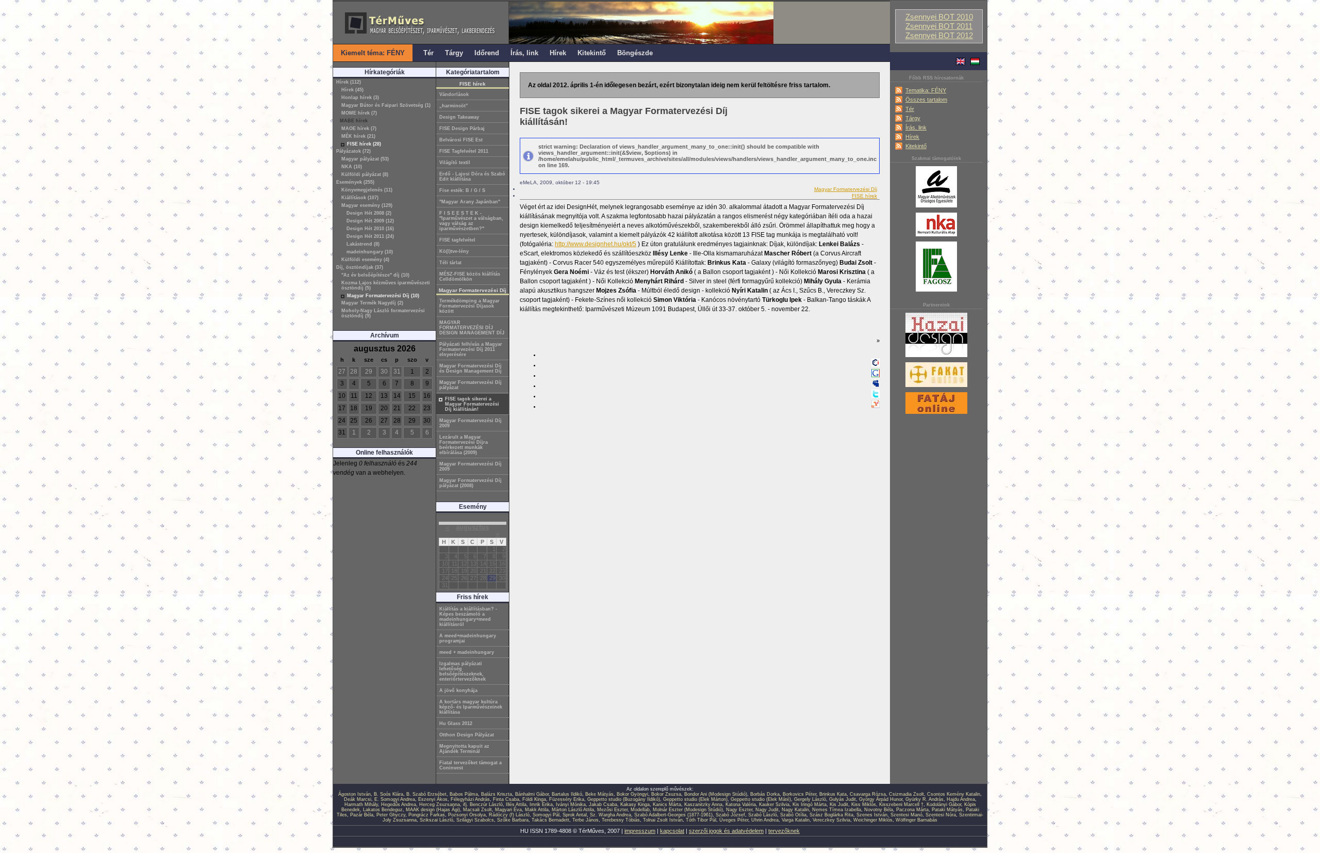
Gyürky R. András (924, 799)
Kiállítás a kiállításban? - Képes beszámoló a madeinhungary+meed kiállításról (468, 616)
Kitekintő (916, 146)
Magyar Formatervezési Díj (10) (383, 295)
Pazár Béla (361, 814)
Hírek (912, 137)
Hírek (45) (352, 89)
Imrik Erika (541, 804)
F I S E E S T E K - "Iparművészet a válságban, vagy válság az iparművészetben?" (471, 221)
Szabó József (730, 814)
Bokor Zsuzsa (666, 794)
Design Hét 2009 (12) (370, 220)
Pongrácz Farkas (426, 814)
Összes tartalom (926, 99)
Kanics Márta (667, 804)
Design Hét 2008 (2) (368, 213)
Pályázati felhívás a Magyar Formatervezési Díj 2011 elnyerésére (470, 349)
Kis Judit (839, 804)
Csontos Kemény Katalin (953, 794)
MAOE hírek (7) (358, 128)
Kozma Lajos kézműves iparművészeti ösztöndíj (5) (385, 285)
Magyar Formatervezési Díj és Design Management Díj (470, 368)
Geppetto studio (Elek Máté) (761, 799)
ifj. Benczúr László (483, 804)
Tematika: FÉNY (925, 90)
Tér (909, 109)
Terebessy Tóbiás (621, 820)
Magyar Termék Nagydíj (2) (372, 302)
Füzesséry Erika (566, 799)
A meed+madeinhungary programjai (467, 638)
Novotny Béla (878, 809)
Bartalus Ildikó (567, 794)
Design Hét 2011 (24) (370, 236)
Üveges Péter (733, 820)
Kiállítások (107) (359, 197)
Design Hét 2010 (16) (370, 228)
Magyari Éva (508, 809)
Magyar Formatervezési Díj (845, 189)
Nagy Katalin (795, 809)
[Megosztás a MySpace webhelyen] (875, 385)
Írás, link (916, 127)
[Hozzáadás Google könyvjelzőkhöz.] (875, 375)
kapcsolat (672, 831)
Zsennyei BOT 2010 (939, 17)
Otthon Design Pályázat (466, 734)
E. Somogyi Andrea (394, 799)
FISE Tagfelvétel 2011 (463, 151)
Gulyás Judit (842, 799)
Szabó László (762, 814)
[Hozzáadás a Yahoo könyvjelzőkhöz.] (875, 406)
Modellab (640, 809)
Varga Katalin (796, 820)
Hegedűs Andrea (398, 804)
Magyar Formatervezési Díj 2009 (470, 423)
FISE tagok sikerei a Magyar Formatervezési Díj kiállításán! (472, 404)
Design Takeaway (459, 117)
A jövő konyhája (458, 690)
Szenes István (871, 814)
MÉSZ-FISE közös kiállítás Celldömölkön (469, 276)
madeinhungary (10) (369, 251)
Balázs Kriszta (496, 794)
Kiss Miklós (863, 804)
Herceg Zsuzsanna (439, 804)
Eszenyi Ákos (433, 799)
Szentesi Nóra (941, 814)
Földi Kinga (534, 799)
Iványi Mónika (571, 804)
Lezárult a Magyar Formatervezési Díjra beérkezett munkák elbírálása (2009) (463, 444)
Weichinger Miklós (873, 820)
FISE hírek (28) (364, 144)
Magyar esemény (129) (366, 205)
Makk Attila (537, 809)
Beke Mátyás (599, 794)
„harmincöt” (453, 105)
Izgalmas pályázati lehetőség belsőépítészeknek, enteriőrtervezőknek (462, 671)
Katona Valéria (740, 804)
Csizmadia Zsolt (906, 794)
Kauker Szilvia (774, 804)
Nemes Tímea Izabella (836, 809)
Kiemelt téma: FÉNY (373, 53)
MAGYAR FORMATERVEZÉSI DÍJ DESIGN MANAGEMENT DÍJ (471, 327)
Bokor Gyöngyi (632, 794)
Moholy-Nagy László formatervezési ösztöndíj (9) (383, 313)
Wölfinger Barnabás (916, 820)
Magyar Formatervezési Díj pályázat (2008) (470, 483)
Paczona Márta (912, 809)
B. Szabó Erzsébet (426, 794)
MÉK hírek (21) (358, 136)
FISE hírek (864, 196)
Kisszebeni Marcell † (901, 804)
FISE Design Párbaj (462, 128)
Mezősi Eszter (612, 809)
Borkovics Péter (799, 794)
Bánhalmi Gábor (532, 794)
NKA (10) (351, 166)
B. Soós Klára (388, 794)
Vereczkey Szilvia (831, 820)
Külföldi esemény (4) (365, 259)
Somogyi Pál (546, 814)
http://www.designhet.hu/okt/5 (595, 244)
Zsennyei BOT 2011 (938, 26)
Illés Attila (516, 804)
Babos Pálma (464, 794)
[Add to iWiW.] (875, 365)
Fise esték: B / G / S (462, 190)
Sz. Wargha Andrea (610, 814)
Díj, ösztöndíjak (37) (359, 267)
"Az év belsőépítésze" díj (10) (375, 275)
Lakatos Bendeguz (383, 809)
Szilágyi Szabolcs (475, 820)
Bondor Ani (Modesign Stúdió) (715, 794)
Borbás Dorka (765, 794)
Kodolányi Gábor (944, 804)
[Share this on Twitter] (875, 396)
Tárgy (912, 118)
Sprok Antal (575, 814)
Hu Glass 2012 (455, 723)
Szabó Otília (793, 814)
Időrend (486, 53)
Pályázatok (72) (353, 151)
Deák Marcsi (357, 799)
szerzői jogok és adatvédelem (726, 831)
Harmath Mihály (361, 804)
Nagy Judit (767, 809)
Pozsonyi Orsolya (467, 814)
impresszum (639, 831)
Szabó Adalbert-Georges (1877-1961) (673, 814)
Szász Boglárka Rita (831, 814)
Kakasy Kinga (635, 804)
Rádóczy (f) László (509, 814)
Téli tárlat (450, 262)
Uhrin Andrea (765, 820)
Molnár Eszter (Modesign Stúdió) (688, 809)
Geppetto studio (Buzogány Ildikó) (623, 799)
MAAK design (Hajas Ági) (433, 809)
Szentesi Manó (906, 814)
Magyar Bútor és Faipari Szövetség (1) (386, 105)
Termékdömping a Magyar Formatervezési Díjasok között (469, 306)
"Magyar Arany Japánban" (469, 201)
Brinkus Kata (833, 794)
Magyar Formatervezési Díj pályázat (470, 385)
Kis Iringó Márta (810, 804)
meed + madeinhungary (466, 652)
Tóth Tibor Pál (701, 820)
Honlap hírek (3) (360, 97)
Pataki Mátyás (947, 809)
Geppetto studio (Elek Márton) (695, 799)
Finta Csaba (506, 799)
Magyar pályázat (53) (365, 159)
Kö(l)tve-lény (454, 251)
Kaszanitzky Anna (703, 804)
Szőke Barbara (513, 820)
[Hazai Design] (936, 357)
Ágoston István (354, 794)
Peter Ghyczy (390, 814)
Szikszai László (436, 820)
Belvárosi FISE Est (461, 139)
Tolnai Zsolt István (663, 820)
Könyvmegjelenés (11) (366, 189)
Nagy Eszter (739, 809)
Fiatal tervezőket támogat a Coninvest (470, 765)
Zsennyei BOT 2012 (939, 35)
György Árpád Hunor (880, 799)
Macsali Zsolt (477, 809)
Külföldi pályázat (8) (364, 174)
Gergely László (810, 799)
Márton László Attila (573, 809)
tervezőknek (784, 831)
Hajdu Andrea (961, 799)
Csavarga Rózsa (868, 794)
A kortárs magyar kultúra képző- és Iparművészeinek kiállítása (470, 707)
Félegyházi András (470, 799)
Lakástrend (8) (363, 244)
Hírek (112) (348, 82)
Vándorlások (454, 94)
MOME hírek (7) (359, 113)
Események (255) (355, 182)
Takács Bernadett (550, 820)
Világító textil (454, 162)
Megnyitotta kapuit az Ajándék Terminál (464, 749)
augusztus (472, 527)
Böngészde (635, 53)
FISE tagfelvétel (457, 240)
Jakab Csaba (603, 804)
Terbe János (585, 820)
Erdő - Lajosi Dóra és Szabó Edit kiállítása (472, 176)
